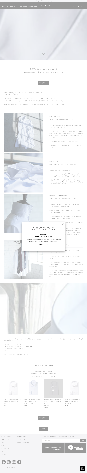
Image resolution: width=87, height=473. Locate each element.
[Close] (63, 224)
